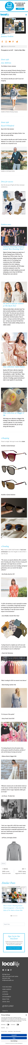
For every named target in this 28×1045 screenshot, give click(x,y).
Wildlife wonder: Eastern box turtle (6, 871)
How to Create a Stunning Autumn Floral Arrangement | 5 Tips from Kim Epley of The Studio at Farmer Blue (13, 908)
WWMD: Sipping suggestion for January (20, 871)
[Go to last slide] (4, 900)
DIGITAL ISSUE (6, 1001)
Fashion (3, 863)
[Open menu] (26, 15)
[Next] (24, 900)
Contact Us (5, 1010)
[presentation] (14, 894)
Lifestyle (3, 34)
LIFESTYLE (5, 992)
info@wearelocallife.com (8, 980)
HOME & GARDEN (6, 989)
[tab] (12, 915)
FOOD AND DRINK (7, 987)
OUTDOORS (5, 994)
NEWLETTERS (5, 999)
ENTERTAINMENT (6, 996)
